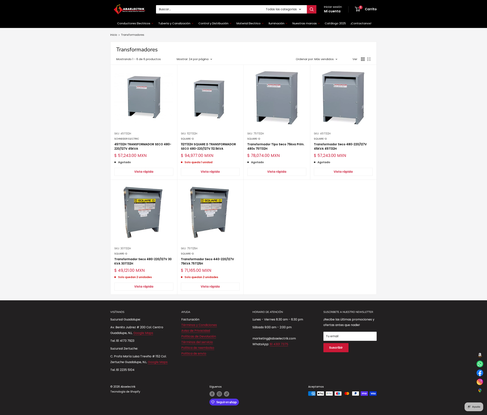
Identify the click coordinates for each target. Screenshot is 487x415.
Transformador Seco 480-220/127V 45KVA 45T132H (340, 146)
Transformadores (132, 35)
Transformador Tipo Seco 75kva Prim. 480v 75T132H (275, 146)
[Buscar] (311, 9)
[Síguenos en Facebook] (212, 394)
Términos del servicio (197, 342)
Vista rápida (143, 172)
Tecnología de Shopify (125, 392)
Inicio (113, 35)
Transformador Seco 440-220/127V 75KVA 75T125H (207, 261)
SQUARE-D (187, 139)
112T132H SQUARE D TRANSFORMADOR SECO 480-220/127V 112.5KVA (208, 146)
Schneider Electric (126, 139)
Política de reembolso (197, 348)
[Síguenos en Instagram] (219, 394)
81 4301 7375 (279, 344)
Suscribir (336, 347)
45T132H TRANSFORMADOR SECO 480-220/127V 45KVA (142, 146)
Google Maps (143, 333)
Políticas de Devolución (198, 336)
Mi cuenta (332, 11)
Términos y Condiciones (199, 325)
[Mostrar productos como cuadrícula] (362, 59)
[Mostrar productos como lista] (369, 59)
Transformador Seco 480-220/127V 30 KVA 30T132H (143, 261)
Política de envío (193, 353)
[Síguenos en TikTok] (226, 394)
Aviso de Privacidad (195, 330)
